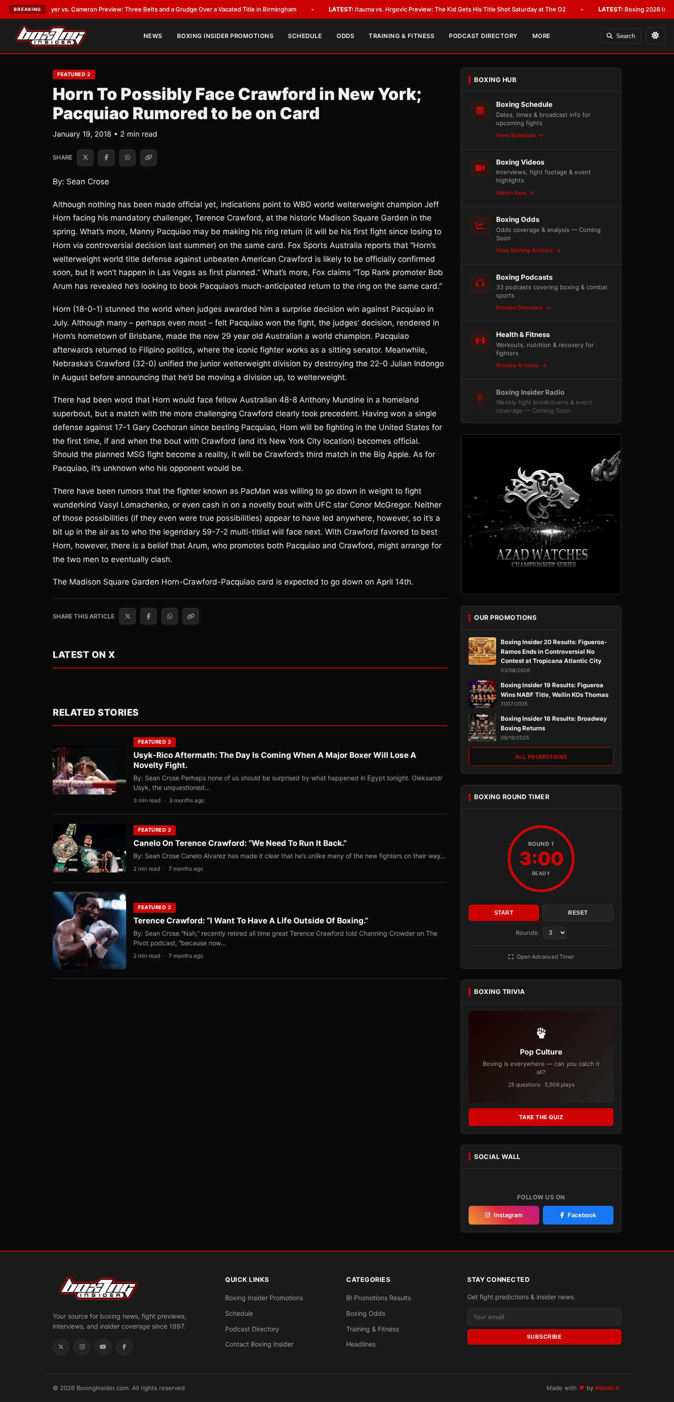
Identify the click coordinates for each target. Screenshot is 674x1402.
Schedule (305, 35)
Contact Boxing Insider (259, 1344)
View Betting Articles (525, 250)
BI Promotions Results (378, 1298)
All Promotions (541, 756)
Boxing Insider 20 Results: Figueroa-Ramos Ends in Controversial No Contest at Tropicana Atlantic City (554, 651)
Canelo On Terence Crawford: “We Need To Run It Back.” (240, 843)
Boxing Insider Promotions (225, 35)
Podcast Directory (483, 35)
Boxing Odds (365, 1313)
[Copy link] (148, 157)
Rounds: (528, 932)
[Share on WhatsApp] (127, 157)
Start (504, 913)
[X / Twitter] (61, 1347)
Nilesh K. (608, 1387)
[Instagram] (82, 1347)
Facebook (582, 1215)
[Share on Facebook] (106, 157)
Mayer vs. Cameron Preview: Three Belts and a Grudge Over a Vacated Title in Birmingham (156, 9)
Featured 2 (73, 74)
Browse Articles (518, 365)
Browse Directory (520, 307)
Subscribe (544, 1337)
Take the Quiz (541, 1117)
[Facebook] (124, 1347)
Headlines (361, 1344)
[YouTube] (103, 1347)
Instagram (508, 1215)
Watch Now (512, 192)
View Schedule (516, 135)
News (153, 35)
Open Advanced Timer (544, 956)
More (541, 35)
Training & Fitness (401, 35)
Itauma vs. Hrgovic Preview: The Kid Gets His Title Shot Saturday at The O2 (447, 9)
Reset (578, 913)
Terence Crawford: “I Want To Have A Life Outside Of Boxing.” (250, 920)
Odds (345, 35)
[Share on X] (85, 157)
